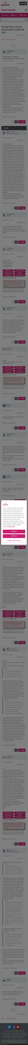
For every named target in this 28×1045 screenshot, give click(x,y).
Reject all (14, 536)
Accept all (14, 531)
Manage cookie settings (14, 540)
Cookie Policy (11, 526)
